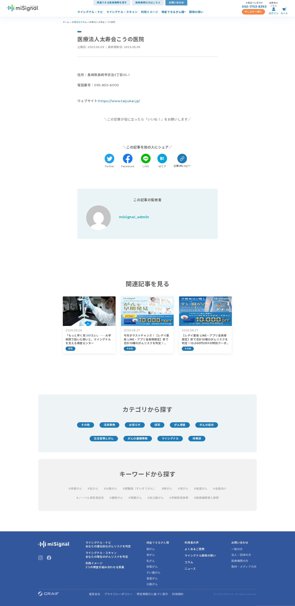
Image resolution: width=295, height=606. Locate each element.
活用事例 (109, 425)
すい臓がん (153, 572)
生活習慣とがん (104, 438)
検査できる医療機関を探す (112, 2)
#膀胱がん (116, 497)
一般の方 (237, 549)
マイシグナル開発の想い (200, 555)
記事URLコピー (182, 165)
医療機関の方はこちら (147, 2)
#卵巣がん (75, 488)
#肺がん (167, 488)
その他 (85, 425)
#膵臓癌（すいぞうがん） (139, 488)
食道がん (152, 578)
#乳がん (93, 488)
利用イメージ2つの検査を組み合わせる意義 (105, 565)
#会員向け (219, 488)
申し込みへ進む (253, 11)
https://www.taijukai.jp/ (119, 101)
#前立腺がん (155, 497)
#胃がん (183, 488)
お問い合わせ (176, 2)
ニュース (190, 568)
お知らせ (135, 425)
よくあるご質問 (194, 549)
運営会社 (94, 594)
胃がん (150, 555)
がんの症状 (207, 425)
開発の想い (196, 12)
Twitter (109, 166)
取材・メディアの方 (244, 566)
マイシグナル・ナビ (90, 12)
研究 (157, 425)
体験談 (197, 438)
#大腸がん (110, 488)
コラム (189, 562)
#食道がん (200, 488)
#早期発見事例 (178, 497)
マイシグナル (170, 438)
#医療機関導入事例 (206, 497)
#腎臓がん (135, 497)
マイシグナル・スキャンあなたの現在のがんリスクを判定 (107, 554)
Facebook (127, 166)
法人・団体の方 (241, 555)
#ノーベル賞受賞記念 (90, 497)
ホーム (66, 22)
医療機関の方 (239, 561)
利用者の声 (192, 542)
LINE (146, 166)
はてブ (162, 166)
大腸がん (152, 584)
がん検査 (180, 425)
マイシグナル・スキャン (122, 12)
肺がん (150, 549)
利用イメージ (149, 12)
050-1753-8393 (254, 7)
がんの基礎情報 (138, 438)
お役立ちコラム (79, 22)
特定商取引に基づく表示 (152, 594)
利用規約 (178, 594)
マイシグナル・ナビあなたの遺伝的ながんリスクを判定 (108, 544)
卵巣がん (152, 566)
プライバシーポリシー (118, 594)
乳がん (150, 561)
